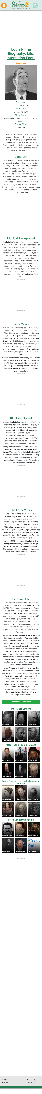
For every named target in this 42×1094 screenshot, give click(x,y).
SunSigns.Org (6, 1082)
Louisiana (20, 118)
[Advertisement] (21, 984)
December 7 (19, 105)
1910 (26, 105)
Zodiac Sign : (21, 124)
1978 (26, 112)
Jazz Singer (21, 63)
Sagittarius (21, 127)
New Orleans (9, 118)
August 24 (18, 112)
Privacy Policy (32, 1080)
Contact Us (31, 1082)
